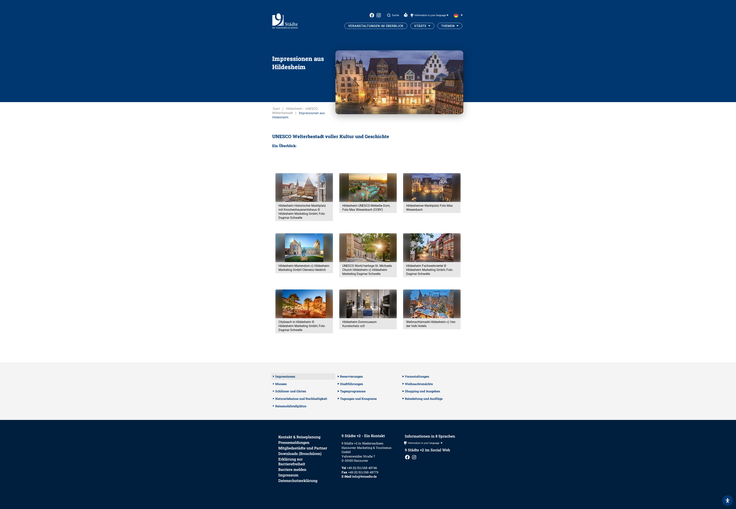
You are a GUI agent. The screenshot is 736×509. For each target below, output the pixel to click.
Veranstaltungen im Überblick (375, 26)
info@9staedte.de (364, 476)
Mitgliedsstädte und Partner (302, 448)
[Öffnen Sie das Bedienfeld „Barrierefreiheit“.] (727, 500)
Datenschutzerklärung (297, 480)
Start (276, 109)
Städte (420, 26)
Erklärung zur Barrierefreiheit (291, 461)
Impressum (288, 475)
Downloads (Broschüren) (300, 453)
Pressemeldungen (293, 442)
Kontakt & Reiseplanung (299, 436)
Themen (448, 26)
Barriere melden (292, 469)
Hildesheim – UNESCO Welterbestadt (295, 111)
